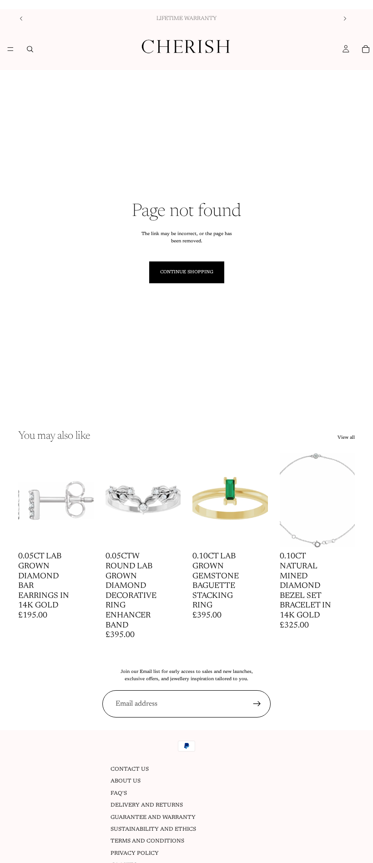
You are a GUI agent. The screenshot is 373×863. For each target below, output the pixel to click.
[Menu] (10, 49)
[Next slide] (345, 19)
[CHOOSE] (79, 534)
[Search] (30, 49)
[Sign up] (257, 703)
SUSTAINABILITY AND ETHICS (153, 829)
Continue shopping (186, 272)
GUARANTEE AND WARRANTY (153, 817)
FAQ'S (119, 793)
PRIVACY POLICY (135, 853)
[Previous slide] (21, 19)
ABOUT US (126, 781)
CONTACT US (130, 769)
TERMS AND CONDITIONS (147, 841)
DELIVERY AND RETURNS (147, 805)
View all (346, 438)
